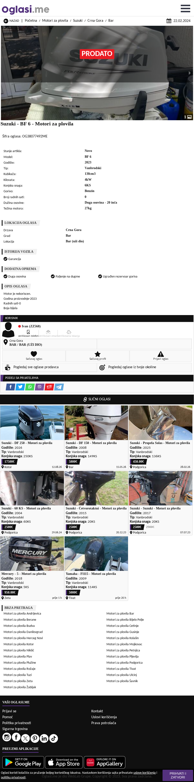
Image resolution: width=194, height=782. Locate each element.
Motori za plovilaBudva (19, 626)
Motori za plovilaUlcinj (121, 675)
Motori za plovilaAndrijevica (22, 613)
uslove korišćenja (144, 773)
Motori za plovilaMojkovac (124, 644)
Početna (31, 21)
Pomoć (7, 717)
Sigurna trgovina (15, 729)
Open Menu (185, 8)
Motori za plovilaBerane (20, 620)
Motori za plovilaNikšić (19, 650)
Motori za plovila (55, 21)
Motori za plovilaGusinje (122, 632)
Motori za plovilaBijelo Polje (125, 620)
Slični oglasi (99, 399)
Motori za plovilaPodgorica (124, 663)
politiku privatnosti (13, 777)
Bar (111, 21)
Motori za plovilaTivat (121, 669)
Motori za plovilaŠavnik (122, 681)
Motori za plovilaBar (120, 613)
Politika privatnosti (16, 723)
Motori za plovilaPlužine (20, 663)
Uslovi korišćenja (104, 717)
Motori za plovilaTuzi (18, 675)
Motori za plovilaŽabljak (20, 687)
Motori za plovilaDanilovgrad (23, 632)
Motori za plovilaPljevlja (122, 656)
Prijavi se (9, 711)
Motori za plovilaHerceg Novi (23, 638)
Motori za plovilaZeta (18, 681)
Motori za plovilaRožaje (19, 669)
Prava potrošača (103, 723)
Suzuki (78, 21)
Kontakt (97, 711)
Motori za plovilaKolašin (122, 638)
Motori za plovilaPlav (18, 656)
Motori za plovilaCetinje (122, 626)
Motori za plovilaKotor (19, 644)
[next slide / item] (189, 73)
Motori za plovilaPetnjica (123, 650)
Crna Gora (95, 21)
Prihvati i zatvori (178, 775)
